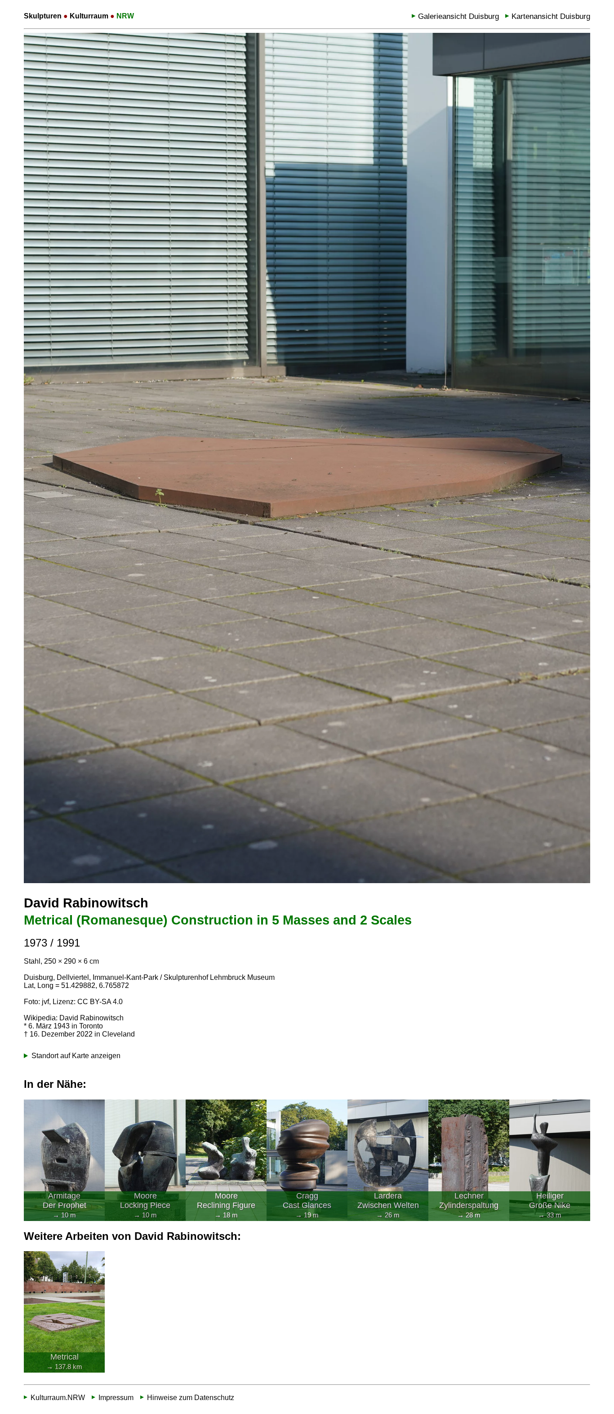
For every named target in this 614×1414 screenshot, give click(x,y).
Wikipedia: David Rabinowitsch (74, 1018)
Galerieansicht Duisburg (458, 16)
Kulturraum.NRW (58, 1397)
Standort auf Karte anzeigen (75, 1055)
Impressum (115, 1397)
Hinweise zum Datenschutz (190, 1397)
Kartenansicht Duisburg (551, 16)
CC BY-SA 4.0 (100, 1002)
